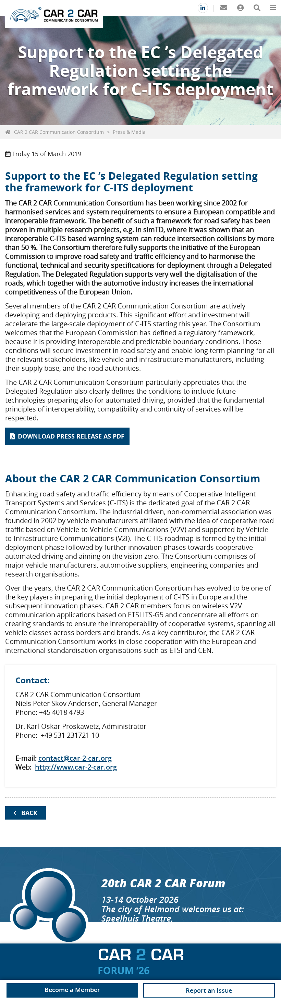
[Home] (54, 14)
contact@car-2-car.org (75, 758)
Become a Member (72, 990)
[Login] (240, 8)
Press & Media (129, 132)
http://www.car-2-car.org (76, 767)
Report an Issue (209, 990)
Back (29, 813)
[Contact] (223, 8)
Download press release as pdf (71, 436)
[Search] (256, 8)
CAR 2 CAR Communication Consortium (59, 132)
